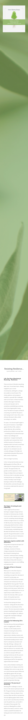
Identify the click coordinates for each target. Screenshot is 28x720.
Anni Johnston (11, 371)
